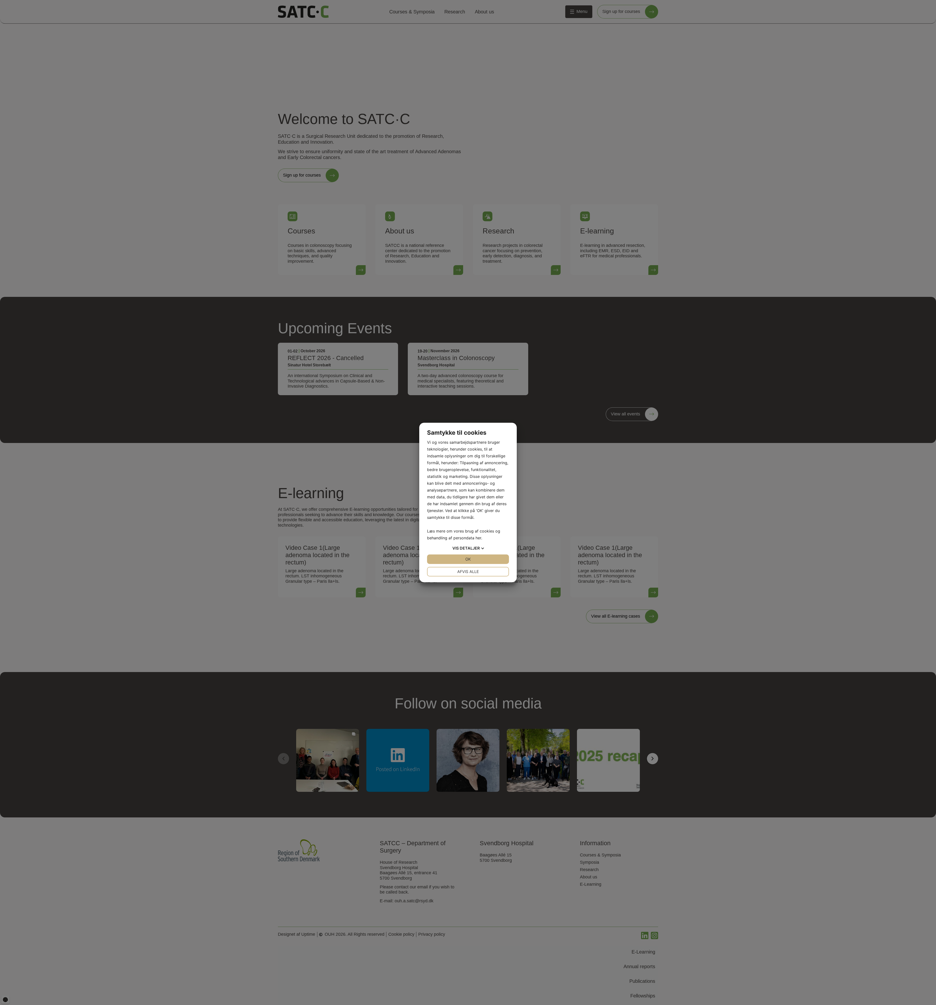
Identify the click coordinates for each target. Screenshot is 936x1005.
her (478, 537)
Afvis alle (468, 571)
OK (468, 559)
